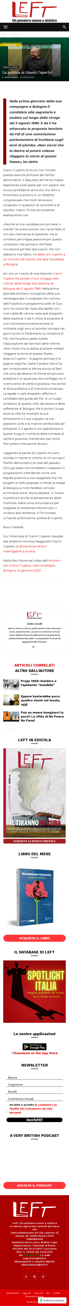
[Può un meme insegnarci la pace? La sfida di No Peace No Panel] (11, 716)
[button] (5, 27)
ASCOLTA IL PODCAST (34, 1185)
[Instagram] (34, 1277)
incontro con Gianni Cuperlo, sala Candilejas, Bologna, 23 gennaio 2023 (31, 565)
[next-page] (10, 729)
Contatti (56, 1293)
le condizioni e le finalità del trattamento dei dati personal (33, 1108)
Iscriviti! (34, 1120)
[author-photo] (34, 619)
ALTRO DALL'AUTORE (34, 670)
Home (4, 34)
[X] (18, 89)
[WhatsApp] (29, 89)
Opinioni (14, 34)
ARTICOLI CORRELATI (34, 665)
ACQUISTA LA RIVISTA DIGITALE (34, 841)
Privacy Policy (34, 1271)
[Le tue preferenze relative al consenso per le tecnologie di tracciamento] (52, 1300)
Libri (48, 1293)
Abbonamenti (12, 1293)
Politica (15, 67)
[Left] (34, 11)
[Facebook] (8, 89)
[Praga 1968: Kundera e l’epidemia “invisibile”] (11, 684)
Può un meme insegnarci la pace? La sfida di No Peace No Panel (42, 716)
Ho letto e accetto (33, 1108)
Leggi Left (26, 1293)
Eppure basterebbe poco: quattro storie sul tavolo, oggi (40, 700)
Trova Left (38, 1293)
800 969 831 (31, 1255)
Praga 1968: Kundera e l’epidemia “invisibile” (38, 683)
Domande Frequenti (34, 1296)
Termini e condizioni (34, 1267)
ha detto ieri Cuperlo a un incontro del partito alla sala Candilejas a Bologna (34, 259)
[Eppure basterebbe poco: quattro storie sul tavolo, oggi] (11, 699)
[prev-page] (5, 729)
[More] (40, 89)
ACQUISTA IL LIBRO (34, 938)
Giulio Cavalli (11, 77)
